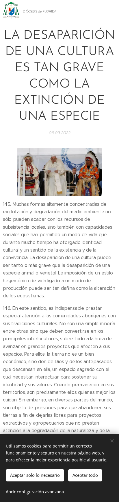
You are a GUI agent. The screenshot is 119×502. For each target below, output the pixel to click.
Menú (110, 11)
